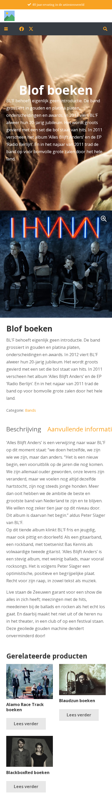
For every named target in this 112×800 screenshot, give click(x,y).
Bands (30, 410)
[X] (31, 28)
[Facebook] (21, 28)
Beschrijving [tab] (23, 429)
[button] (6, 29)
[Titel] (9, 16)
